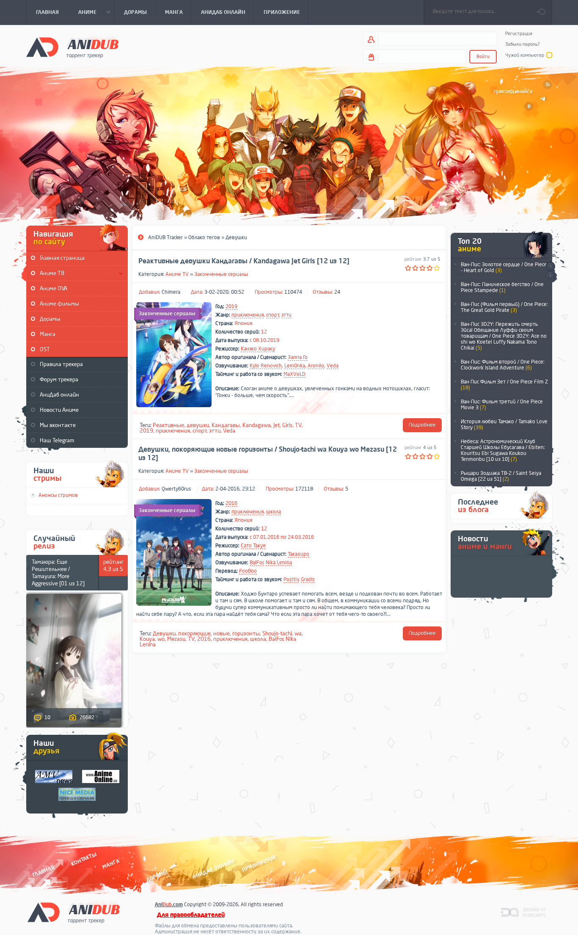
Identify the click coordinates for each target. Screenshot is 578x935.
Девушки (164, 633)
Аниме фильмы (59, 304)
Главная (43, 870)
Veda (333, 366)
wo (161, 639)
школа (273, 512)
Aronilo (316, 366)
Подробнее (422, 425)
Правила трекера (61, 364)
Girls (287, 425)
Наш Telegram (57, 440)
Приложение (258, 863)
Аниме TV (177, 274)
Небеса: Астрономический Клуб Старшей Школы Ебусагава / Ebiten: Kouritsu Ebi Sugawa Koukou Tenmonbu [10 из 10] (503, 450)
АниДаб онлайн (59, 395)
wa (298, 633)
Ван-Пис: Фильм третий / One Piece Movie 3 (502, 405)
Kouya (147, 639)
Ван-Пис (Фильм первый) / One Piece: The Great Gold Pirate (504, 307)
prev (550, 276)
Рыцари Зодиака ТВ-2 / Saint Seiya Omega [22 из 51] (501, 476)
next (550, 266)
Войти (483, 56)
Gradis (308, 579)
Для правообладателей (191, 914)
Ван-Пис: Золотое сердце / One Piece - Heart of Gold (504, 267)
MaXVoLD (294, 374)
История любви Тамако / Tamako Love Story (504, 424)
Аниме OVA (53, 288)
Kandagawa (256, 425)
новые (221, 633)
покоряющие (194, 633)
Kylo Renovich (266, 366)
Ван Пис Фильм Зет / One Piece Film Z (504, 385)
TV (298, 425)
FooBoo (248, 571)
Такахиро (298, 554)
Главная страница (62, 258)
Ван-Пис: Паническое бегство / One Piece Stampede (502, 287)
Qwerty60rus (176, 489)
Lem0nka (294, 366)
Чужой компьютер (524, 55)
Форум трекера (59, 379)
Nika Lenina (279, 562)
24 (337, 292)
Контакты (83, 859)
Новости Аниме (59, 410)
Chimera (171, 292)
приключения (247, 315)
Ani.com (169, 904)
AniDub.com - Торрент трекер (72, 47)
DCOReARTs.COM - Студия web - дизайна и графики (523, 912)
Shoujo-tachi (277, 633)
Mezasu (176, 639)
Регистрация (518, 33)
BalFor (257, 562)
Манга (47, 334)
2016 (231, 503)
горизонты (246, 633)
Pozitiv (291, 579)
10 (47, 717)
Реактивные (168, 425)
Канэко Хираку (258, 349)
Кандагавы (226, 425)
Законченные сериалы (221, 274)
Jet (276, 425)
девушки (198, 425)
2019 (231, 306)
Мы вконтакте (58, 425)
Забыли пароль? (522, 44)
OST (45, 349)
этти (286, 315)
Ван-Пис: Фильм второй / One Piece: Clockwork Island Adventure (503, 365)
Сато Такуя (253, 546)
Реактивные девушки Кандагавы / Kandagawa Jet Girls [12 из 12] (244, 261)
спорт (272, 315)
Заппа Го (298, 357)
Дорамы (50, 319)
